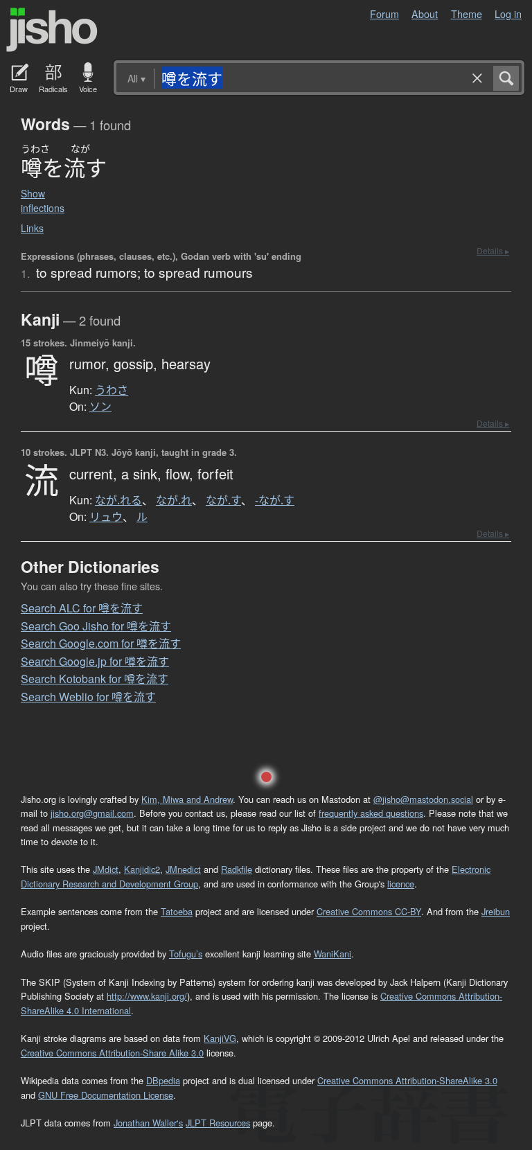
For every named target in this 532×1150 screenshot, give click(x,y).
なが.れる (118, 500)
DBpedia (163, 1080)
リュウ (106, 516)
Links (32, 228)
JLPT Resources (218, 1122)
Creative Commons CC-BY (369, 911)
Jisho (52, 30)
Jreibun (495, 911)
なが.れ (174, 500)
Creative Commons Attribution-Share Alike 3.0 (112, 1052)
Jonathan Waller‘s (148, 1122)
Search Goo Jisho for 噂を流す (96, 626)
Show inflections (42, 200)
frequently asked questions (371, 813)
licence (400, 883)
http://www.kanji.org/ (147, 995)
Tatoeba (177, 911)
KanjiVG (220, 1038)
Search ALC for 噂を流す (82, 608)
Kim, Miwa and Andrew (187, 799)
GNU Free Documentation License (105, 1095)
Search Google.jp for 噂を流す (95, 661)
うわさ (111, 390)
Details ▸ (493, 250)
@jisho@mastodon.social (423, 799)
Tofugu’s (185, 953)
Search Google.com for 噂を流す (101, 643)
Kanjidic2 (142, 869)
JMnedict (183, 869)
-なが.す (274, 500)
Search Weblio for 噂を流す (88, 697)
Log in (508, 13)
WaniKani (332, 953)
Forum (384, 13)
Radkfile (236, 869)
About (424, 13)
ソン (100, 406)
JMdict (105, 869)
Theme (466, 13)
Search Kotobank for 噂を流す (94, 679)
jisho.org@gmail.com (92, 813)
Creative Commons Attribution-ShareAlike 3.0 (407, 1080)
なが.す (223, 500)
